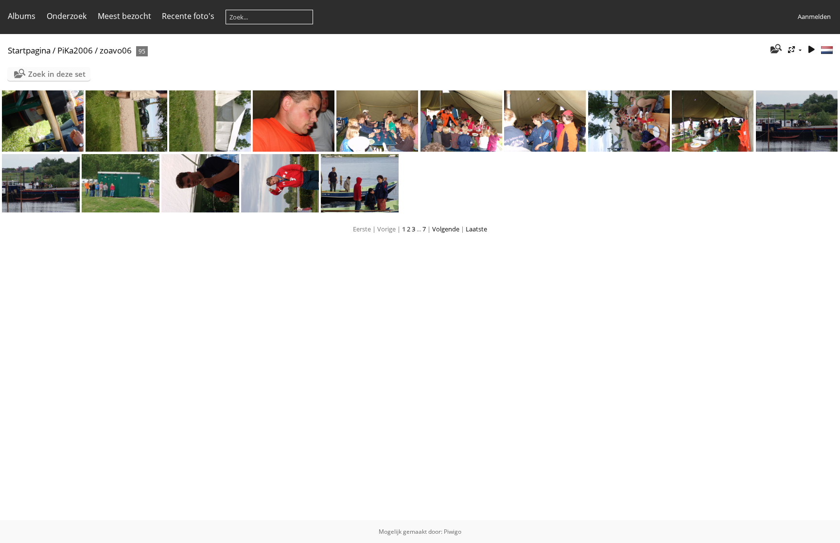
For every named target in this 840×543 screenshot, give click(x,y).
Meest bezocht (124, 16)
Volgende (445, 229)
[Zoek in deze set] (775, 49)
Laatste (476, 229)
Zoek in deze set (57, 74)
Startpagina (29, 50)
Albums (21, 16)
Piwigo (452, 531)
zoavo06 (116, 50)
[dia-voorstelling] (811, 50)
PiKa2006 (75, 50)
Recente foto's (188, 16)
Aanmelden (814, 16)
